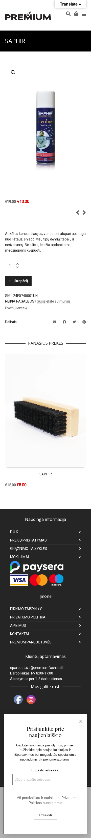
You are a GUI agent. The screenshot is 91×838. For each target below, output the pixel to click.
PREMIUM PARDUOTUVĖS (31, 642)
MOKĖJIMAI (19, 557)
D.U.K (14, 532)
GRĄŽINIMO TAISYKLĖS (28, 549)
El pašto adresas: (45, 770)
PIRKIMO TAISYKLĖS (26, 609)
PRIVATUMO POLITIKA (28, 617)
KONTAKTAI (19, 634)
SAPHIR (45, 474)
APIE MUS (18, 626)
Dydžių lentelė (16, 308)
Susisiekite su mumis (54, 301)
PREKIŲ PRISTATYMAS (28, 540)
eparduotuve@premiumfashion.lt (36, 668)
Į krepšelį (21, 281)
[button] (13, 72)
